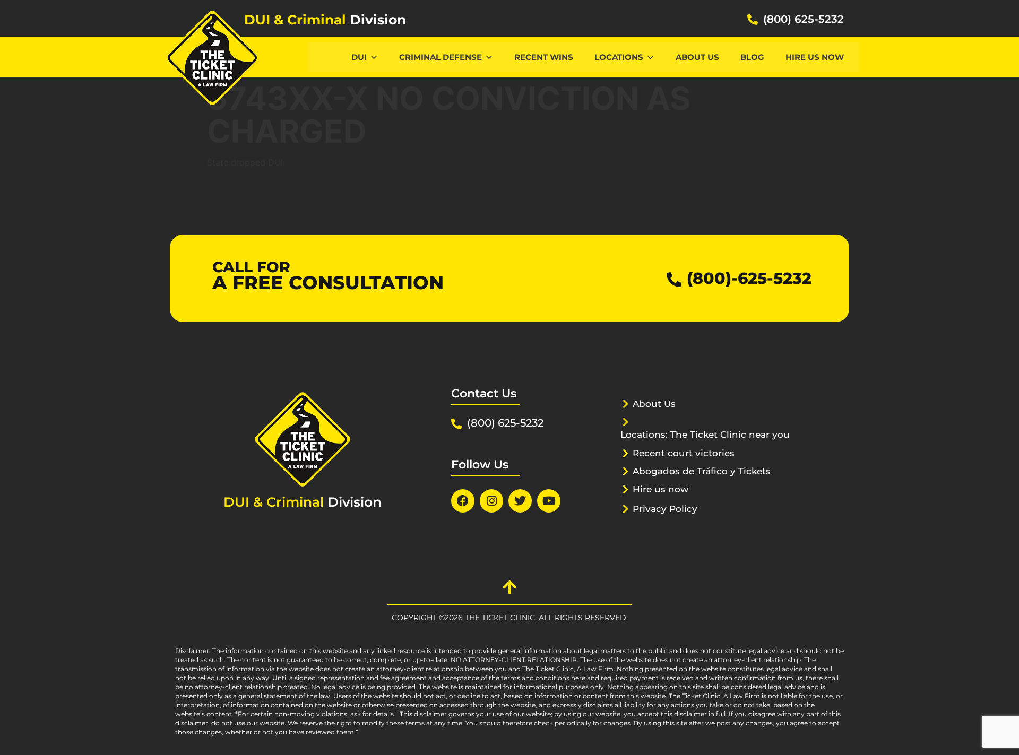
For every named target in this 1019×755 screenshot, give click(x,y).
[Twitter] (520, 501)
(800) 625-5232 (803, 19)
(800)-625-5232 (749, 278)
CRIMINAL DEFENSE (440, 57)
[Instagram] (491, 501)
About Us (697, 57)
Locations (618, 57)
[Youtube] (548, 501)
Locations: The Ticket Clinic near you (705, 434)
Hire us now (814, 57)
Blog (752, 57)
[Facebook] (462, 501)
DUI (359, 57)
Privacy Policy (665, 509)
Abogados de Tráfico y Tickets (702, 471)
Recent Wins (543, 57)
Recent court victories (684, 453)
